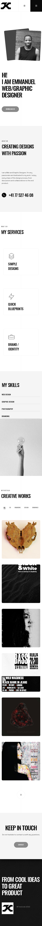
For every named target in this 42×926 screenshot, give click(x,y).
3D (10, 507)
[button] (10, 109)
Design (26, 507)
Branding (18, 507)
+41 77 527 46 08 (21, 195)
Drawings (35, 507)
